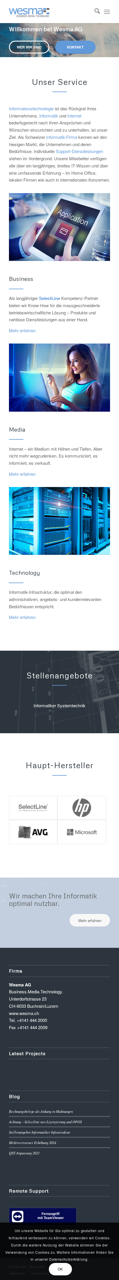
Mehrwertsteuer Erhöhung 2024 (32, 1142)
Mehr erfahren (22, 330)
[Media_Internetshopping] (59, 377)
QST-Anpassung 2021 (24, 1152)
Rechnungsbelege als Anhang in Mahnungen (41, 1111)
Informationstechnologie (31, 108)
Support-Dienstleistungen (79, 151)
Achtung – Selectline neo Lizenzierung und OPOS (45, 1121)
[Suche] (94, 11)
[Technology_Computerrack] (59, 521)
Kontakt (75, 47)
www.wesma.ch (24, 1013)
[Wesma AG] (49, 11)
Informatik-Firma (61, 137)
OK (60, 1268)
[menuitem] (94, 11)
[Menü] (107, 11)
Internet (74, 116)
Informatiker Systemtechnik (59, 705)
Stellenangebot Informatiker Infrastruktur (39, 1132)
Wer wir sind (29, 47)
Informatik (48, 116)
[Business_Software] (59, 227)
